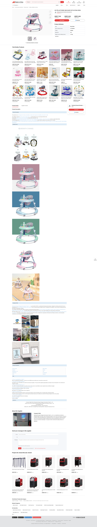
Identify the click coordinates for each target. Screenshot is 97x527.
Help (67, 5)
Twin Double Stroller (39, 505)
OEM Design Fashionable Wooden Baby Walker (66, 80)
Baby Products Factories (17, 509)
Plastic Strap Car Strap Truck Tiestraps (18, 469)
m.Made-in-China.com (51, 521)
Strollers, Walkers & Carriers (33, 7)
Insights (70, 520)
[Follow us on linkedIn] (84, 517)
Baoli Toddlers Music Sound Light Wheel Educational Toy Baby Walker (30, 62)
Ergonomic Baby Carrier (59, 505)
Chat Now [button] (78, 20)
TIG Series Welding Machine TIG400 (32, 469)
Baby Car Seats (15, 505)
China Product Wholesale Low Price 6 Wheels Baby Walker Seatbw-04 (54, 62)
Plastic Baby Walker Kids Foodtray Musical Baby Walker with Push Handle (30, 80)
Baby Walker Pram (16, 512)
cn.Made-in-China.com (58, 521)
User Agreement (54, 523)
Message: (16, 439)
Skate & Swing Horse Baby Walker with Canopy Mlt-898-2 (78, 80)
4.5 (72, 106)
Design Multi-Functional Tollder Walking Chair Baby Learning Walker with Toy (78, 62)
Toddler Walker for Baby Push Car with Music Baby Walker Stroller (42, 98)
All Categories (15, 5)
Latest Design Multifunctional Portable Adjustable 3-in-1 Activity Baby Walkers (66, 62)
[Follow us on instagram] (79, 517)
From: (17, 434)
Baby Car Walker (77, 509)
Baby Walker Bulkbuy (24, 512)
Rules (84, 5)
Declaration (59, 523)
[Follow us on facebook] (77, 517)
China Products (33, 520)
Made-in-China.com (44, 521)
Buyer (62, 5)
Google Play (20, 517)
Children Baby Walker (69, 509)
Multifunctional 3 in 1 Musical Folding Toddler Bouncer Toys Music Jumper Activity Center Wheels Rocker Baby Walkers (53, 98)
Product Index (66, 520)
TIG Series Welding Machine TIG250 (77, 489)
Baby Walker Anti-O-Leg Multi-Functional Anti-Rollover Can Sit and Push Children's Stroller (78, 98)
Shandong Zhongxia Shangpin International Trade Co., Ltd (64, 11)
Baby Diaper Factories (44, 509)
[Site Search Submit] (62, 2)
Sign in (84, 2)
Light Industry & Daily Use (19, 7)
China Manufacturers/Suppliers (40, 520)
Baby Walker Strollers (60, 509)
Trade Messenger (28, 517)
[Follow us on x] (78, 517)
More (13, 514)
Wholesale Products (48, 520)
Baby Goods (26, 7)
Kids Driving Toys (31, 505)
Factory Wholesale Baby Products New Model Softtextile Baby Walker (17, 62)
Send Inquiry (62, 20)
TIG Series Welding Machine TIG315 (62, 489)
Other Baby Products (23, 505)
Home (13, 7)
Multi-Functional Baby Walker (48, 505)
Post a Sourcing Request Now (40, 448)
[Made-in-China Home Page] (17, 2)
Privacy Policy (64, 523)
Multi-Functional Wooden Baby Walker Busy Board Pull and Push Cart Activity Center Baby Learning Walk (54, 80)
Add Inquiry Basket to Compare (32, 42)
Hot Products (28, 520)
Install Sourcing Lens (37, 517)
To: (17, 437)
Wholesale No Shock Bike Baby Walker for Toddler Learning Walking (41, 80)
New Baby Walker (52, 509)
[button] (73, 2)
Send (20, 448)
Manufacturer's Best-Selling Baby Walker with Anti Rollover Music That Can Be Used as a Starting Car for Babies (66, 98)
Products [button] (28, 2)
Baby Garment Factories (26, 509)
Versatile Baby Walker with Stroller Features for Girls (30, 98)
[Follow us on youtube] (81, 517)
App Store (15, 517)
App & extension (72, 5)
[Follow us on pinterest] (82, 517)
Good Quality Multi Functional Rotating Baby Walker (17, 80)
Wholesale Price (54, 520)
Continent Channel (60, 520)
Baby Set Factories (35, 509)
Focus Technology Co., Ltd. (41, 523)
